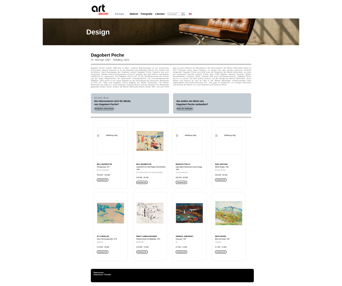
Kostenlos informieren (104, 109)
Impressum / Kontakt (102, 275)
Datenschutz (99, 273)
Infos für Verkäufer (184, 109)
